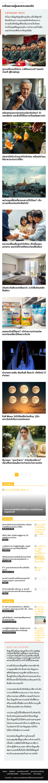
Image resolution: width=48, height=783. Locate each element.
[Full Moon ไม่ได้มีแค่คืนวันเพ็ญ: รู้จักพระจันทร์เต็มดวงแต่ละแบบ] (24, 398)
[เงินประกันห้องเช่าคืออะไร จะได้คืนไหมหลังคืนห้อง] (24, 269)
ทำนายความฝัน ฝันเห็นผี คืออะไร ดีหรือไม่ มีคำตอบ (24, 374)
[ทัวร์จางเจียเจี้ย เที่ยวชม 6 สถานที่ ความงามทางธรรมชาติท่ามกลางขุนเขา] (40, 592)
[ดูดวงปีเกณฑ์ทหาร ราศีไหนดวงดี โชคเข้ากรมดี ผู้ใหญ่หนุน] (24, 50)
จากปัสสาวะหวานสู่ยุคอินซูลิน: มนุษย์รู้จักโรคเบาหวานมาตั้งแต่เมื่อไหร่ (16, 547)
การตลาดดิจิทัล (7, 561)
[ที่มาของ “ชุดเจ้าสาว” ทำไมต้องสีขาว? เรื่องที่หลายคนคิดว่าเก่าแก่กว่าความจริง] (24, 441)
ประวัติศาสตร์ (6, 550)
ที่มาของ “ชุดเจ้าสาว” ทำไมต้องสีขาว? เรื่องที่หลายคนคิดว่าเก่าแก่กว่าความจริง (22, 461)
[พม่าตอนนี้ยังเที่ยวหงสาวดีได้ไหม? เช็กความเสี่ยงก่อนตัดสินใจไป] (24, 182)
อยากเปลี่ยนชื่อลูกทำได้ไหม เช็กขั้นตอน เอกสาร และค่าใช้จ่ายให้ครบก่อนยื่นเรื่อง (22, 245)
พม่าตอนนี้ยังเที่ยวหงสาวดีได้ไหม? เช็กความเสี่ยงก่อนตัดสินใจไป (22, 202)
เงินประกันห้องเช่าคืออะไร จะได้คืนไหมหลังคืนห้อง (23, 289)
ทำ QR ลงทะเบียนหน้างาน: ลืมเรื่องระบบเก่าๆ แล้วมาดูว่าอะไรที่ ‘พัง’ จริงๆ (17, 607)
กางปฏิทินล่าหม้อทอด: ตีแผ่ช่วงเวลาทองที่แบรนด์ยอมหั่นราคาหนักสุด (16, 629)
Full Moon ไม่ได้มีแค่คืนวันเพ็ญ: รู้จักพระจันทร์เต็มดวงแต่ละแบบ (20, 418)
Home (4, 3)
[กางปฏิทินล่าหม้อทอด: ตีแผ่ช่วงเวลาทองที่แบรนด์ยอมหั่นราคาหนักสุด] (40, 634)
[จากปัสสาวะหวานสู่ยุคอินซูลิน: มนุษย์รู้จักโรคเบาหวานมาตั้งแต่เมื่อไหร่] (40, 552)
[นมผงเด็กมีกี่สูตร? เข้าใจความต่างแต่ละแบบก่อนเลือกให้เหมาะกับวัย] (24, 313)
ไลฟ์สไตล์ (5, 539)
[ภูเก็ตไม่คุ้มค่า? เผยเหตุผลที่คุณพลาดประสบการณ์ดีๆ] (40, 620)
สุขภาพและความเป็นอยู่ (37, 771)
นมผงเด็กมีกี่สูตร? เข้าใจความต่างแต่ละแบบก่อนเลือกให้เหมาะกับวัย (22, 333)
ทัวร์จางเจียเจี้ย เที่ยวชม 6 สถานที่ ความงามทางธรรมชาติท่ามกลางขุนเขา (17, 590)
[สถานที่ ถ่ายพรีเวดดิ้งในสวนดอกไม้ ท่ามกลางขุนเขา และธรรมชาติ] (40, 581)
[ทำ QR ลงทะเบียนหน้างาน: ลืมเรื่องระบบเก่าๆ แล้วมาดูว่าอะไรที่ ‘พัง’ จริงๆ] (40, 614)
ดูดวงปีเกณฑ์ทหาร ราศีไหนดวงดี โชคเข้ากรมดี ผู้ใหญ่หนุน (23, 70)
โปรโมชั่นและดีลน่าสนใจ (9, 632)
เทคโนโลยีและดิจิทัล (12, 774)
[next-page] (30, 474)
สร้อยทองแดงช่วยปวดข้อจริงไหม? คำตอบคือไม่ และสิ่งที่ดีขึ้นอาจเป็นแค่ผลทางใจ (23, 114)
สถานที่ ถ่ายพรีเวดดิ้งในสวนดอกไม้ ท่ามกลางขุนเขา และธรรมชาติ (15, 579)
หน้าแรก (5, 771)
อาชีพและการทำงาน (8, 611)
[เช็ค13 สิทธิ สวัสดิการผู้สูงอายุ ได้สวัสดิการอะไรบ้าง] (40, 538)
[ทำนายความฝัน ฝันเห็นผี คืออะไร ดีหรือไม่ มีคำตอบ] (24, 355)
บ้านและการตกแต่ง (25, 774)
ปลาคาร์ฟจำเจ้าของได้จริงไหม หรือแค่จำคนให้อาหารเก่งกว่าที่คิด (23, 158)
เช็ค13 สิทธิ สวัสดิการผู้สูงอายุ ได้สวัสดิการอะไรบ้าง (15, 536)
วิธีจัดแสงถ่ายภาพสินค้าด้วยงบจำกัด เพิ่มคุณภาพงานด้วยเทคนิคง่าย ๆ (16, 558)
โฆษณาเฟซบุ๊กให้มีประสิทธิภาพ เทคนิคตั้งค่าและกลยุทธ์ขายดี (23, 510)
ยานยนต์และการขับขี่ (8, 572)
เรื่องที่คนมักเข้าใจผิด (8, 529)
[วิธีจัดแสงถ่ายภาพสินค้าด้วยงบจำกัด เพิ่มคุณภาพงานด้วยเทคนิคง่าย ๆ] (40, 560)
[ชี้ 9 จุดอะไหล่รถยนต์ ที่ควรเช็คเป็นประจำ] (40, 570)
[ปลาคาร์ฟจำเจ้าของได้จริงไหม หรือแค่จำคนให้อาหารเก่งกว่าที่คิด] (24, 138)
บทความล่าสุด (37, 774)
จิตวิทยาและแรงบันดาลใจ (9, 622)
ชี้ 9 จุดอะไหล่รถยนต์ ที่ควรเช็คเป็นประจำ (15, 568)
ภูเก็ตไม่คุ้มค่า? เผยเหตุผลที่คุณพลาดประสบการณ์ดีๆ (16, 618)
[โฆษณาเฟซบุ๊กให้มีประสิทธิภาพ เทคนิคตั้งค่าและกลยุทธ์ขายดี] (24, 502)
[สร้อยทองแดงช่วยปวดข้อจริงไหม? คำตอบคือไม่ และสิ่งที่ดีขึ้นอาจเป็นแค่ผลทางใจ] (24, 94)
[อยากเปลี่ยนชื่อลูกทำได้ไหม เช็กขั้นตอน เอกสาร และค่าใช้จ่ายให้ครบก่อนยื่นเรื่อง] (24, 225)
